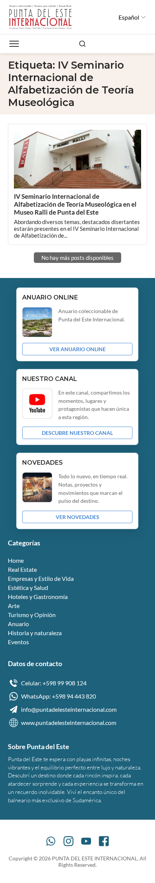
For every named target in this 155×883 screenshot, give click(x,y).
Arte (14, 605)
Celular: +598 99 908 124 (54, 682)
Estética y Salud (28, 587)
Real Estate (22, 569)
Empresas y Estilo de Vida (41, 578)
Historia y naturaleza (35, 632)
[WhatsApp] (51, 841)
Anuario (18, 623)
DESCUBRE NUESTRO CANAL (77, 433)
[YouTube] (86, 841)
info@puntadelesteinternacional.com (69, 709)
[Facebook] (104, 841)
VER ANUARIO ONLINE (77, 349)
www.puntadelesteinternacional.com (68, 722)
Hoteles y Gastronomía (38, 596)
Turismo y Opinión (32, 614)
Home (16, 560)
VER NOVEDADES (77, 517)
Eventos (18, 641)
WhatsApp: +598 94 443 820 (58, 696)
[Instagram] (68, 841)
